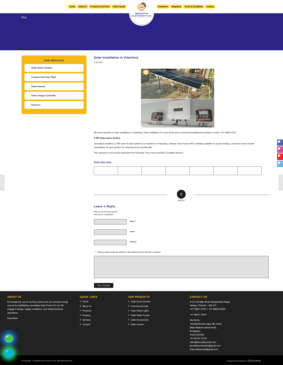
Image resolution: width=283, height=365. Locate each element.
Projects (87, 315)
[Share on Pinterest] (178, 171)
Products (87, 310)
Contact (86, 324)
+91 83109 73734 (198, 338)
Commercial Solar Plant (43, 77)
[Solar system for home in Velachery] (2, 182)
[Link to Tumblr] (133, 360)
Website (133, 242)
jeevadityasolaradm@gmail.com (205, 345)
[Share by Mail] (249, 171)
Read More (12, 318)
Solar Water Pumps (140, 315)
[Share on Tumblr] (225, 171)
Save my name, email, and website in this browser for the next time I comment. (129, 252)
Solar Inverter (38, 86)
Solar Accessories (140, 320)
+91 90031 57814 (198, 314)
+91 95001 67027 (198, 309)
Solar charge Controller (43, 95)
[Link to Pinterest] (128, 360)
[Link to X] (115, 360)
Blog (24, 17)
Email (132, 231)
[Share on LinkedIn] (201, 171)
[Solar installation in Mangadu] (280, 182)
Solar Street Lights (140, 310)
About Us (87, 306)
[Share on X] (130, 171)
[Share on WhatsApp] (154, 171)
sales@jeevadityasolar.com (203, 342)
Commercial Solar (139, 306)
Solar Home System (41, 68)
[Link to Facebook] (111, 360)
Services (35, 105)
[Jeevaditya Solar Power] (141, 6)
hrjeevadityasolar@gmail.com (204, 349)
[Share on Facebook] (106, 171)
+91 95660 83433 (217, 309)
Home (85, 301)
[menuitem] (72, 6)
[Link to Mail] (119, 360)
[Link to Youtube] (124, 360)
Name (133, 221)
